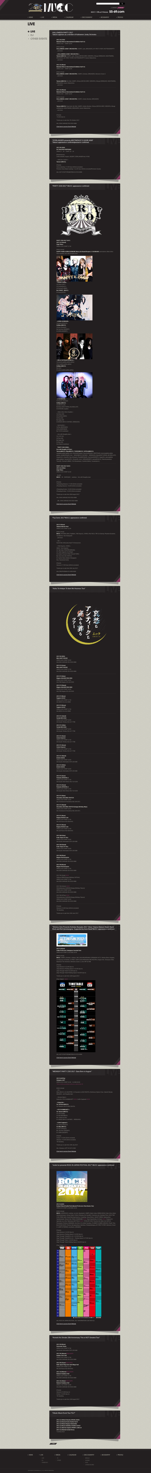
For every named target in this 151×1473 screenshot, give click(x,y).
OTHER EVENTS (37, 38)
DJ (36, 35)
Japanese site (117, 7)
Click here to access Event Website (66, 126)
